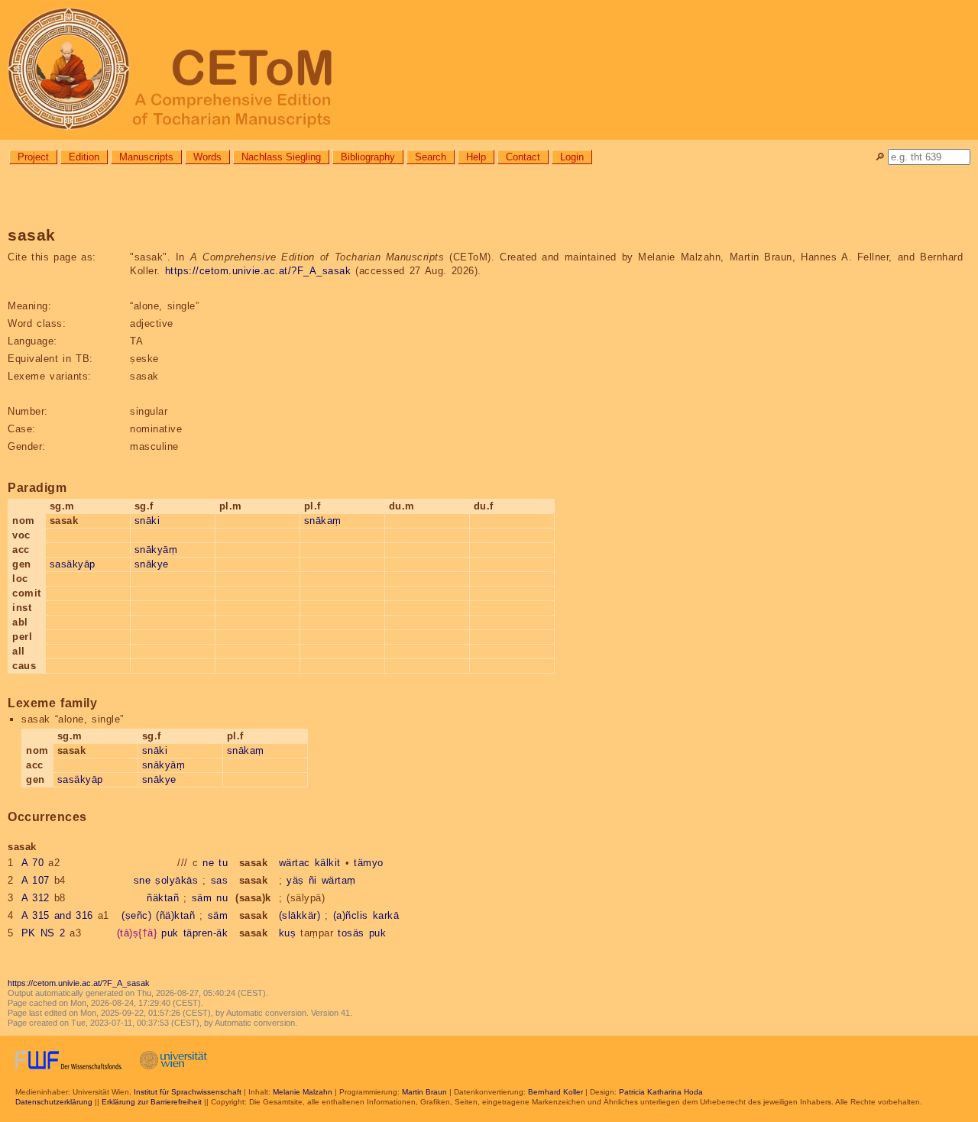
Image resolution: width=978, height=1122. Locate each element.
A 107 (35, 880)
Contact (523, 157)
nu (222, 898)
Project (33, 157)
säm (202, 898)
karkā (386, 915)
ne (208, 862)
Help (476, 157)
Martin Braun (424, 1092)
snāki (147, 520)
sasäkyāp (73, 564)
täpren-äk (205, 933)
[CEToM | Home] (489, 70)
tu (223, 862)
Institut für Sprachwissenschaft (187, 1092)
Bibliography (368, 157)
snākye (151, 564)
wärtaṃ (339, 880)
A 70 (32, 862)
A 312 (35, 898)
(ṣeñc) (136, 915)
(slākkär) (300, 915)
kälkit (328, 862)
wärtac (294, 862)
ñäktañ (163, 898)
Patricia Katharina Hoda (661, 1092)
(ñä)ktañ (175, 915)
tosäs (351, 933)
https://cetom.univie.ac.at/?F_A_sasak (258, 270)
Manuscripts (146, 157)
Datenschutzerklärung (53, 1102)
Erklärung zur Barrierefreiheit (152, 1102)
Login (572, 157)
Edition (84, 157)
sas (219, 880)
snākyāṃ (156, 549)
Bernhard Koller (555, 1092)
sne (142, 880)
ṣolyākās (176, 880)
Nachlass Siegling (281, 157)
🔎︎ (880, 157)
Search (430, 157)
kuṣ (287, 933)
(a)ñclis (350, 915)
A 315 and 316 (57, 915)
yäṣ (295, 880)
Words (207, 157)
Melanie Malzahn (302, 1092)
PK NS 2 (43, 933)
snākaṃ (323, 520)
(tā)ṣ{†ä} (137, 933)
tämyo (369, 862)
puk (170, 933)
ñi (313, 880)
